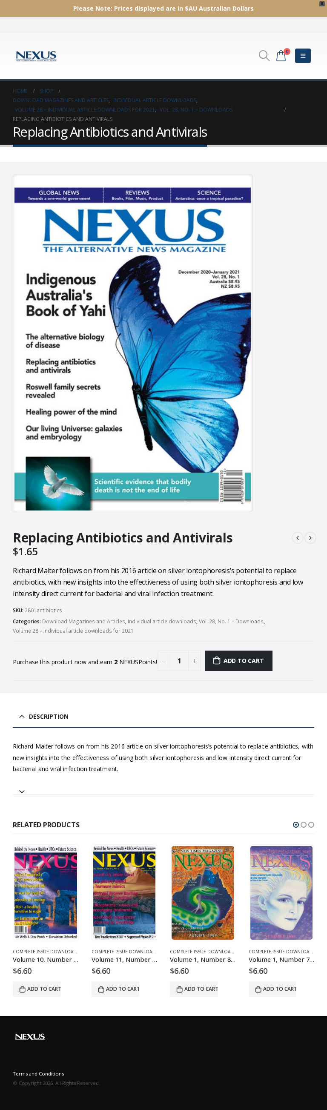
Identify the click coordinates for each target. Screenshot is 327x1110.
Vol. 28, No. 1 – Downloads (231, 621)
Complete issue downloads (46, 952)
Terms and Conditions (38, 1073)
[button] (296, 825)
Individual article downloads (162, 621)
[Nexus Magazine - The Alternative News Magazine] (36, 55)
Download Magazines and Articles (83, 621)
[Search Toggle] (264, 55)
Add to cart (244, 661)
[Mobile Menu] (303, 56)
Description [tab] (49, 716)
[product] (46, 893)
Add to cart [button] (44, 988)
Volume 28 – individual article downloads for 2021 (73, 630)
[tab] (163, 787)
